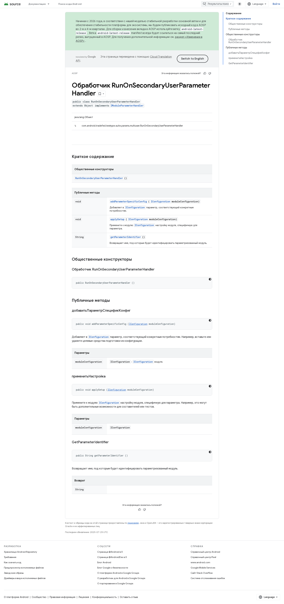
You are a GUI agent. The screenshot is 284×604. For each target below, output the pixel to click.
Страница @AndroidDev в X (112, 557)
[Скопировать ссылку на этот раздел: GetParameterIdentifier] (112, 442)
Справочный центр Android (205, 551)
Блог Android (104, 562)
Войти (276, 3)
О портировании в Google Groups (115, 583)
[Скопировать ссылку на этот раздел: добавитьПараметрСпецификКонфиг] (134, 311)
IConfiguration (160, 201)
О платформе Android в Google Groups (118, 572)
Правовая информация (62, 597)
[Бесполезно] (209, 73)
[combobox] (217, 4)
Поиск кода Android (70, 3)
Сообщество (39, 597)
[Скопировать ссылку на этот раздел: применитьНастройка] (109, 377)
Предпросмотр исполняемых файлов (24, 567)
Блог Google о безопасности (112, 567)
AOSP (74, 73)
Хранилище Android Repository (20, 551)
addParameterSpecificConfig (128, 201)
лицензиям (133, 523)
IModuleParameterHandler (127, 105)
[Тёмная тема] (210, 279)
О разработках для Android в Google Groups (121, 578)
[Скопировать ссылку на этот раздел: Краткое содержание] (118, 157)
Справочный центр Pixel (203, 557)
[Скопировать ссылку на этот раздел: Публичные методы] (114, 301)
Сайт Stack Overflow (202, 572)
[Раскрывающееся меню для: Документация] (50, 4)
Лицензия (84, 597)
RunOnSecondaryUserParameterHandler (99, 178)
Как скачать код (12, 562)
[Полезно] (204, 73)
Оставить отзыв (129, 597)
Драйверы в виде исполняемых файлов (24, 578)
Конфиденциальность (104, 597)
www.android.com (200, 562)
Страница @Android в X (110, 551)
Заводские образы (14, 572)
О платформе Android (16, 597)
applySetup (117, 219)
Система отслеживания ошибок (208, 578)
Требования (10, 557)
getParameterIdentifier (125, 237)
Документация (37, 3)
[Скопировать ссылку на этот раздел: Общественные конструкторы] (136, 260)
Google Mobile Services (203, 567)
